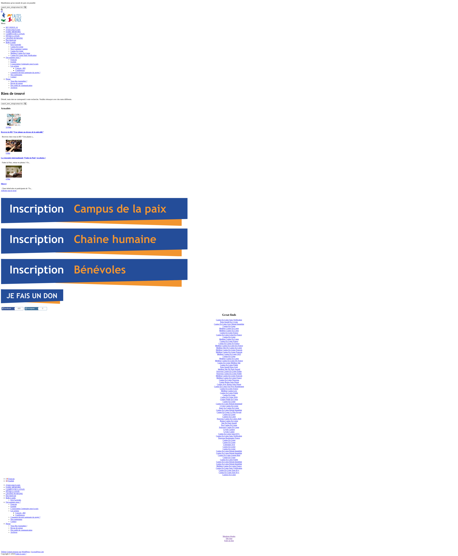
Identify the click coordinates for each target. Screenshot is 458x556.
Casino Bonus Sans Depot (229, 382)
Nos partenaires (16, 75)
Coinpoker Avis (229, 445)
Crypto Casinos (229, 430)
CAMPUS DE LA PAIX (15, 34)
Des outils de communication (21, 85)
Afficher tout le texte (8, 191)
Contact (13, 77)
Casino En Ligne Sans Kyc (229, 470)
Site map (229, 538)
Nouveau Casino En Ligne (229, 427)
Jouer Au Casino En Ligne (229, 408)
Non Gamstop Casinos (19, 49)
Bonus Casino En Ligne (229, 421)
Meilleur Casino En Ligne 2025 (229, 354)
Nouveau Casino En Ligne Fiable (229, 371)
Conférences (20, 70)
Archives (13, 88)
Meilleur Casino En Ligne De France (229, 361)
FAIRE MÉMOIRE (13, 32)
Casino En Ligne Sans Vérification (229, 468)
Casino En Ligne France (229, 333)
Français (13, 60)
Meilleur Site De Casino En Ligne (229, 348)
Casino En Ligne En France (229, 344)
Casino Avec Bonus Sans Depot (229, 384)
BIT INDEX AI (12, 27)
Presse (8, 79)
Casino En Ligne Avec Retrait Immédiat (229, 324)
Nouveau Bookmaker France (229, 438)
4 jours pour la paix (13, 30)
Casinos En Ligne (229, 417)
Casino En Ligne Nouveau (229, 380)
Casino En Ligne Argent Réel (229, 455)
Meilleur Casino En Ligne (20, 53)
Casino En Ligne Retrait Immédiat (229, 410)
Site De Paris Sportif (229, 423)
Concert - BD (20, 68)
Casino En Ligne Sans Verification (23, 55)
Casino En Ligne (16, 47)
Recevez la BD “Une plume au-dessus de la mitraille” (22, 132)
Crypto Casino (229, 432)
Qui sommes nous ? (13, 58)
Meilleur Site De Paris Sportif (229, 369)
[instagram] (2, 12)
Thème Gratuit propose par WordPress (15, 552)
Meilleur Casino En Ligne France (229, 378)
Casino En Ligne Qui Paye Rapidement (229, 387)
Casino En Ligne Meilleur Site (229, 363)
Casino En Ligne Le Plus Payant (229, 412)
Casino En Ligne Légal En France (229, 335)
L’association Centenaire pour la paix (24, 64)
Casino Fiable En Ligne (229, 399)
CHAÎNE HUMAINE (14, 38)
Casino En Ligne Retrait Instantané (229, 404)
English (13, 62)
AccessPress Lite (37, 552)
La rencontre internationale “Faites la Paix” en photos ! (23, 158)
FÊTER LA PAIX (13, 36)
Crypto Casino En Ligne (229, 406)
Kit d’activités (15, 45)
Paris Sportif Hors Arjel (229, 367)
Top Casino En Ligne (229, 425)
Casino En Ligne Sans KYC (229, 434)
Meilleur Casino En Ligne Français (229, 376)
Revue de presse (16, 83)
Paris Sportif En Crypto (229, 322)
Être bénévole (11, 40)
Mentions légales (229, 536)
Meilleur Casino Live (229, 391)
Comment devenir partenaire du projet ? (25, 73)
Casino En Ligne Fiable (229, 365)
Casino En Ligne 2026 (229, 397)
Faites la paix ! (20, 554)
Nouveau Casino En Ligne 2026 (229, 419)
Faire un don (229, 541)
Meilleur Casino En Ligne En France (229, 346)
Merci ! (4, 184)
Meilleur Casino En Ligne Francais (229, 350)
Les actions (14, 66)
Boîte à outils (11, 42)
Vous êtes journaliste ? (18, 81)
